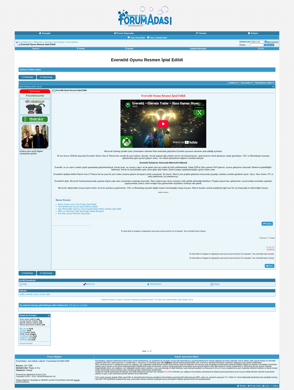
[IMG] (22, 332)
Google (217, 284)
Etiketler (23, 291)
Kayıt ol (35, 49)
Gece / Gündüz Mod (158, 38)
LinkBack (232, 83)
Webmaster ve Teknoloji (43, 42)
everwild (28, 294)
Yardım (81, 49)
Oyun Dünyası (59, 42)
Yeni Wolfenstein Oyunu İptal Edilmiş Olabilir (78, 206)
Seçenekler (246, 83)
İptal (48, 294)
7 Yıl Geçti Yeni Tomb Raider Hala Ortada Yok (172, 300)
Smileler (23, 330)
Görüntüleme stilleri (263, 83)
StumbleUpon (155, 284)
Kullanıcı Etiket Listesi (30, 69)
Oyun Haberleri (72, 42)
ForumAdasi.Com (25, 42)
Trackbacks (24, 336)
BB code (23, 329)
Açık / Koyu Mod (138, 38)
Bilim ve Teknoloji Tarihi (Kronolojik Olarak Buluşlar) (81, 211)
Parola (242, 45)
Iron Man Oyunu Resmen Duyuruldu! (74, 213)
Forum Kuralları (26, 343)
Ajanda (130, 49)
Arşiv (266, 386)
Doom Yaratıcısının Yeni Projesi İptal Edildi (77, 204)
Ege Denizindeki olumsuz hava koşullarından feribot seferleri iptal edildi (89, 209)
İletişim (242, 386)
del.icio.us (90, 284)
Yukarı (275, 386)
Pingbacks (24, 338)
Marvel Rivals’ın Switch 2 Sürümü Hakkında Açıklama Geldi (127, 300)
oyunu (35, 294)
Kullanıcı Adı (245, 42)
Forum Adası (255, 386)
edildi (22, 294)
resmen (42, 294)
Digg (25, 284)
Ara (262, 49)
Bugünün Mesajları (198, 49)
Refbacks (24, 340)
